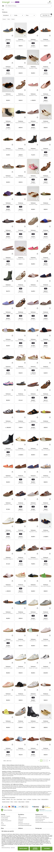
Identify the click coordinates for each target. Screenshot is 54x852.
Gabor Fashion (21, 801)
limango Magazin (4, 819)
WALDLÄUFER (44, 799)
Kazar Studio (19, 799)
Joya (15, 799)
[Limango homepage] (6, 2)
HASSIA (27, 801)
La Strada (29, 799)
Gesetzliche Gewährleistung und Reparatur (44, 822)
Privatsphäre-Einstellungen (23, 823)
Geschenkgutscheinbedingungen (24, 825)
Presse (2, 823)
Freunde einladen (4, 817)
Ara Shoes (34, 799)
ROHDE (8, 799)
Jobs (2, 822)
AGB (19, 816)
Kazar (39, 799)
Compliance (20, 820)
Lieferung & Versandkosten (41, 816)
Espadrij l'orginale (5, 801)
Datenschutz (20, 819)
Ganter (15, 801)
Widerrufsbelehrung (22, 817)
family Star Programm (5, 816)
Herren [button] (13, 19)
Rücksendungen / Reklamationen (42, 817)
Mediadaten (3, 825)
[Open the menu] (3, 5)
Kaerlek (3, 799)
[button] (7, 15)
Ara (11, 799)
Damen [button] (4, 19)
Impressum (20, 822)
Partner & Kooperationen (6, 820)
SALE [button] (9, 19)
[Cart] (12, 35)
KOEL (12, 801)
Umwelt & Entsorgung (40, 819)
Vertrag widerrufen (39, 820)
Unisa (24, 799)
